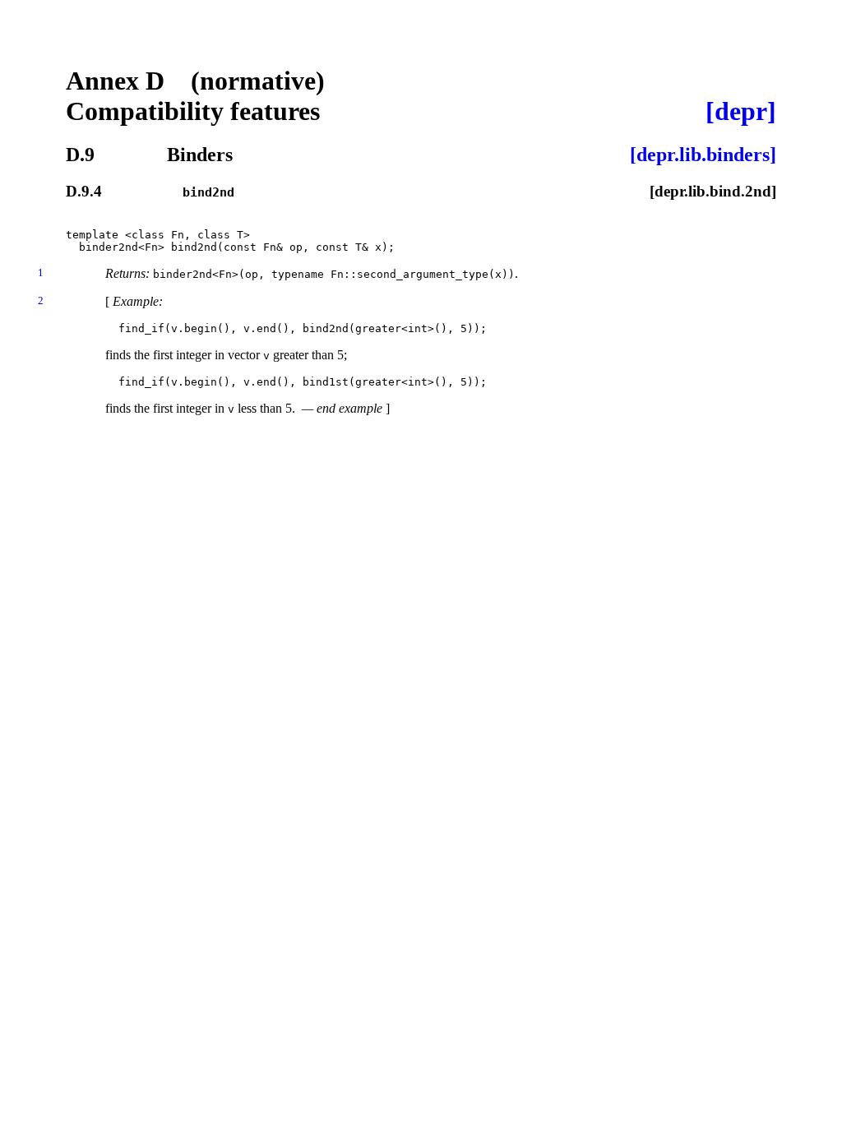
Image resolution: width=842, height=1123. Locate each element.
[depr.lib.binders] (703, 154)
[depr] (741, 111)
